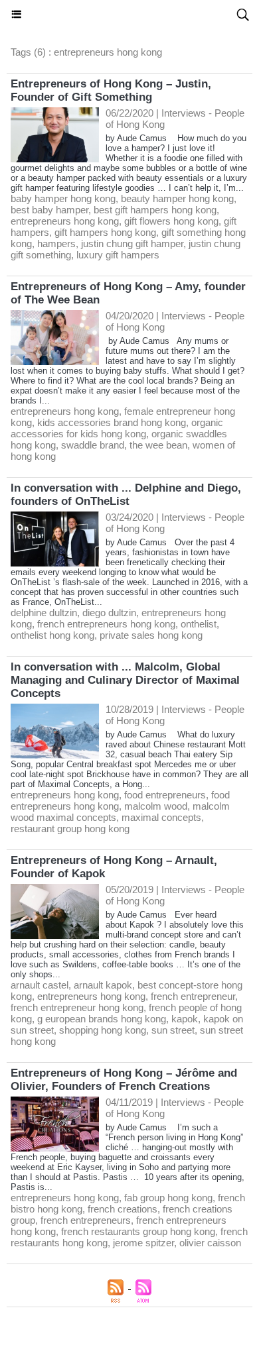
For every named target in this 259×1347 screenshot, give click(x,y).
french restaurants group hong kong (138, 1231)
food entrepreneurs (165, 794)
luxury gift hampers (117, 254)
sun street (173, 1030)
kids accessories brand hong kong (111, 422)
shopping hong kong (102, 1030)
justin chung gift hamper (132, 243)
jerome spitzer (143, 1242)
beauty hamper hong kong (177, 198)
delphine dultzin (44, 612)
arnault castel (39, 985)
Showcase (129, 14)
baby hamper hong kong (63, 198)
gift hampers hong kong (105, 232)
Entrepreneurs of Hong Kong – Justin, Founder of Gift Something (111, 90)
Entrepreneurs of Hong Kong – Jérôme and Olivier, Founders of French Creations (124, 1080)
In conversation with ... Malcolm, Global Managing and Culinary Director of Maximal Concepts (125, 680)
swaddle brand (92, 445)
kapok (184, 1018)
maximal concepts (161, 817)
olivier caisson (210, 1242)
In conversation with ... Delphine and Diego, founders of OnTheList (126, 495)
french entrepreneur (193, 996)
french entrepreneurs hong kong (106, 623)
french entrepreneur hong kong (77, 1007)
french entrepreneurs (86, 1220)
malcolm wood (155, 806)
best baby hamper (49, 209)
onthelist (198, 623)
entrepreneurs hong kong (65, 221)
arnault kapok (103, 985)
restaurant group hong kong (70, 828)
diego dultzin (109, 612)
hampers (56, 243)
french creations (122, 1208)
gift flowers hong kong (171, 221)
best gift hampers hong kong (155, 209)
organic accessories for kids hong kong (117, 428)
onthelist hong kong (52, 635)
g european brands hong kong (101, 1018)
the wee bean (158, 445)
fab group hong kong (168, 1197)
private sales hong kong (151, 635)
